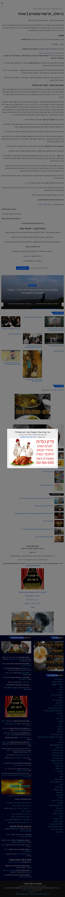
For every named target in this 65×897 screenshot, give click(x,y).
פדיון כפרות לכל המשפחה (28, 437)
